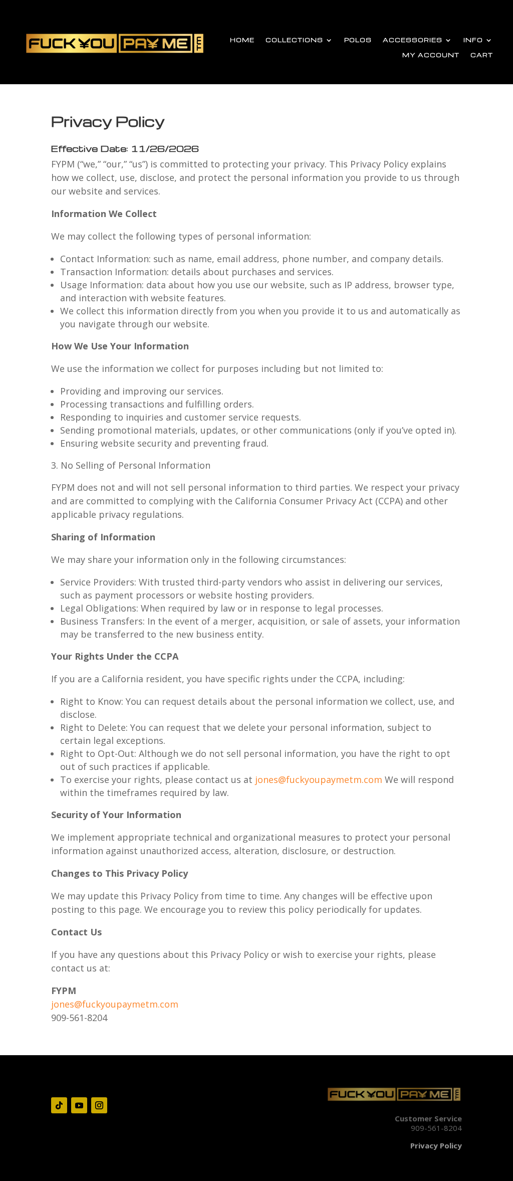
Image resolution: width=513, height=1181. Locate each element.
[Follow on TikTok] (59, 1105)
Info (473, 40)
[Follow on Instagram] (99, 1105)
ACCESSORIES (412, 40)
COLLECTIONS (294, 40)
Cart (481, 55)
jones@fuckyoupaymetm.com (318, 779)
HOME (242, 40)
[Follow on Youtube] (79, 1105)
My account (430, 55)
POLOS (358, 40)
